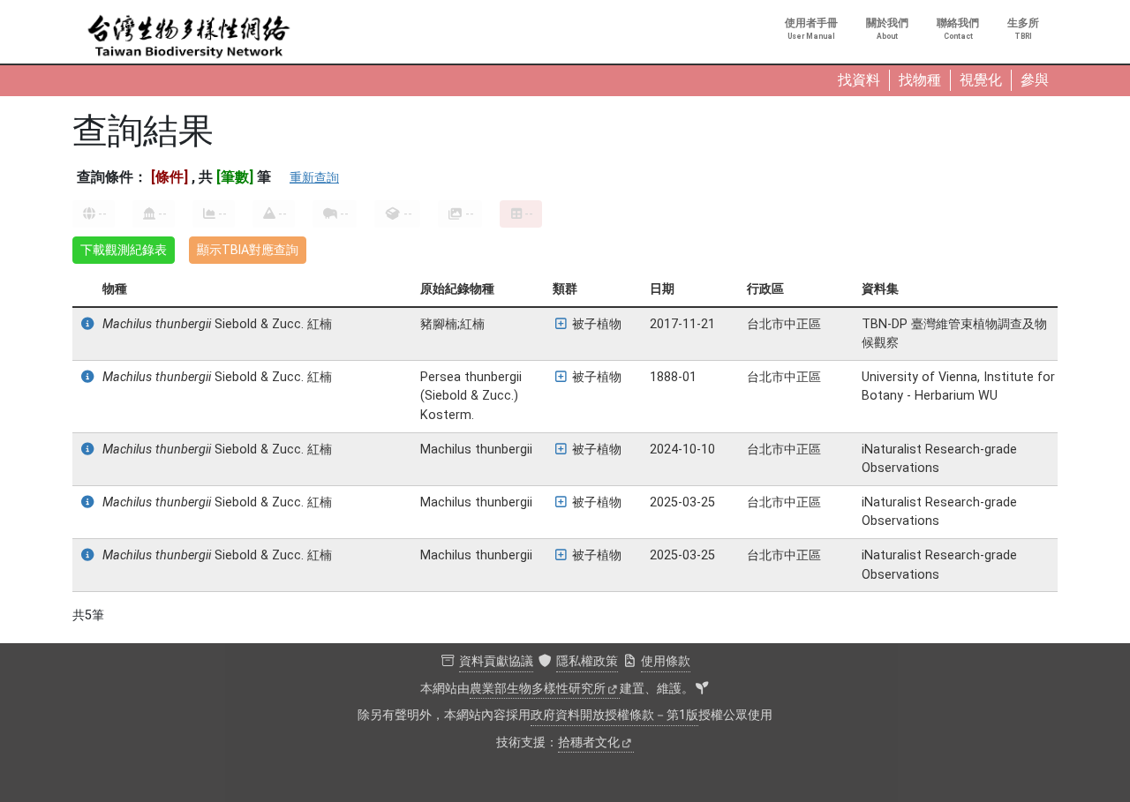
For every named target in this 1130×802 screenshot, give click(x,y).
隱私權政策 (587, 661)
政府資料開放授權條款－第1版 (614, 715)
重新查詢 (314, 177)
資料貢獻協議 (496, 661)
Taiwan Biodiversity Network (189, 37)
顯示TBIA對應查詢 (247, 250)
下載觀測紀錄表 (123, 250)
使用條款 (665, 661)
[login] (702, 689)
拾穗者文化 (589, 742)
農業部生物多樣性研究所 (538, 688)
